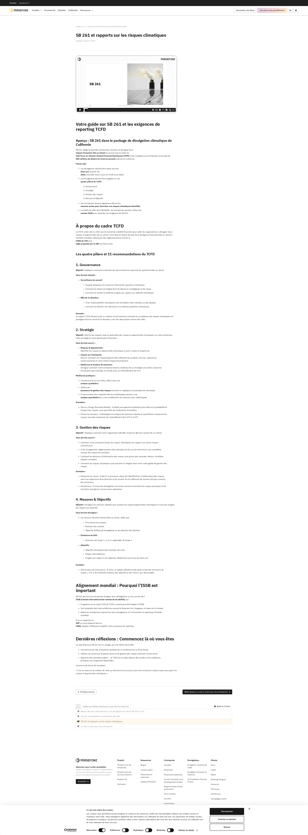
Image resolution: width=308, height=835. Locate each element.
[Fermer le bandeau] (249, 809)
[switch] (125, 830)
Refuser (227, 827)
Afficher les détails (186, 830)
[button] (37, 10)
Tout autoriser (227, 811)
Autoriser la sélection (227, 819)
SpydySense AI (24, 3)
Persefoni (13, 3)
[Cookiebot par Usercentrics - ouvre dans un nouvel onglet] (70, 830)
